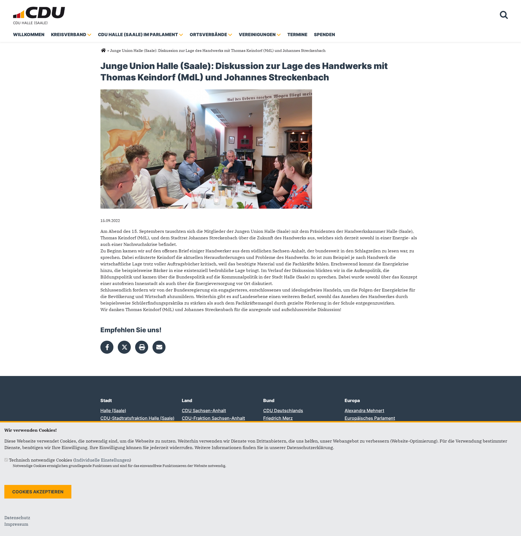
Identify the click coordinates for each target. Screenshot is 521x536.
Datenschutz (17, 517)
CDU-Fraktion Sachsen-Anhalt (213, 418)
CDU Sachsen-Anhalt (204, 410)
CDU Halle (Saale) (30, 23)
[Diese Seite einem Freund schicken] (159, 347)
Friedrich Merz (278, 418)
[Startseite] (40, 7)
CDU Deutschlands (283, 410)
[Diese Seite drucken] (141, 347)
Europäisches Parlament (370, 418)
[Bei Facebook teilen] (106, 347)
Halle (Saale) (113, 410)
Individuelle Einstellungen (102, 460)
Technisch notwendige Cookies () (70, 460)
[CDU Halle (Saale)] (103, 50)
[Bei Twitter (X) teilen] (124, 347)
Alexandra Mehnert (364, 410)
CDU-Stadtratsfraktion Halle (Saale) (137, 418)
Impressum (16, 524)
